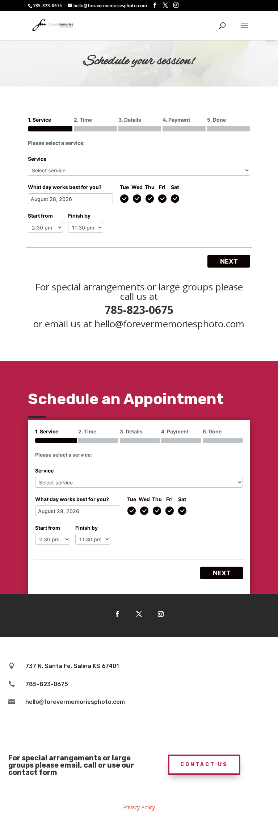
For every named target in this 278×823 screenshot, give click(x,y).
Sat (175, 187)
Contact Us (204, 764)
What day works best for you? (65, 187)
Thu (150, 187)
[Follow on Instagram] (160, 614)
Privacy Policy (139, 807)
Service (37, 159)
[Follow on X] (139, 614)
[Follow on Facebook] (117, 614)
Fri (162, 187)
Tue (124, 187)
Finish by (79, 216)
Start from (40, 216)
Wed (137, 187)
